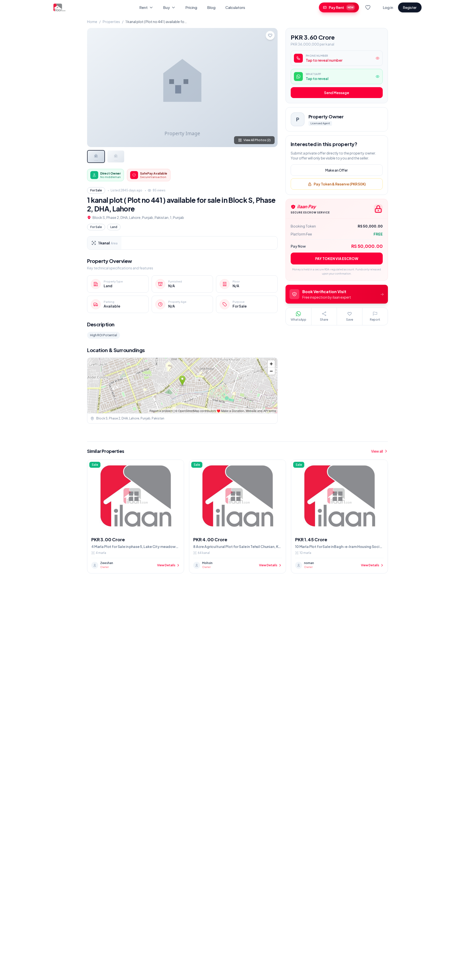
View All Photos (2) (257, 140)
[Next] (270, 87)
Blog (211, 7)
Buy (166, 7)
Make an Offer (336, 170)
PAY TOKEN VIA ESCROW (336, 259)
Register (410, 7)
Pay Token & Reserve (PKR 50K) (340, 184)
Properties (111, 21)
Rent (143, 7)
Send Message (336, 93)
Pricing (191, 7)
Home (92, 21)
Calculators (235, 7)
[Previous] (95, 87)
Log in (388, 7)
